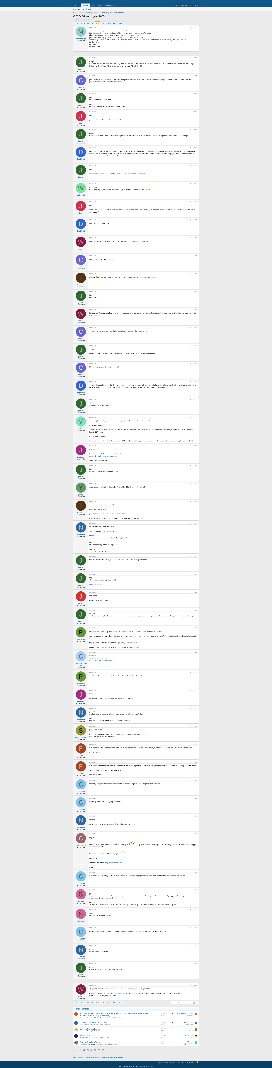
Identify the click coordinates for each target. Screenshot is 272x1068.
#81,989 (195, 762)
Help (188, 1062)
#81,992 (195, 816)
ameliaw (190, 1031)
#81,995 (195, 890)
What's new (96, 5)
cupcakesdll (83, 1044)
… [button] (84, 23)
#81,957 (195, 148)
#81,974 (195, 465)
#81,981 (195, 610)
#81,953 (195, 76)
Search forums (86, 9)
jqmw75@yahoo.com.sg (98, 584)
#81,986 (195, 708)
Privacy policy (181, 1062)
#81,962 (195, 237)
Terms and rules (170, 1062)
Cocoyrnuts (83, 1018)
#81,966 (195, 309)
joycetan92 (83, 1031)
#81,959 (195, 184)
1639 (92, 23)
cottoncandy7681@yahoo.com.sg (101, 660)
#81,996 (195, 910)
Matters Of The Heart (105, 1024)
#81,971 (195, 399)
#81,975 (195, 483)
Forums (86, 5)
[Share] (190, 27)
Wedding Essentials (101, 1031)
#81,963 (195, 255)
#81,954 (195, 94)
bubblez (77, 19)
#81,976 (195, 501)
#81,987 (195, 726)
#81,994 (195, 872)
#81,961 (195, 220)
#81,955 (195, 112)
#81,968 (195, 345)
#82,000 (195, 985)
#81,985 (195, 690)
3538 (114, 23)
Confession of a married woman (93, 1022)
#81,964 (195, 273)
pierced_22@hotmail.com (127, 643)
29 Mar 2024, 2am (87, 1035)
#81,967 (195, 327)
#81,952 (195, 58)
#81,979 (195, 574)
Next (120, 23)
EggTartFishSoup (188, 1044)
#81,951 (195, 27)
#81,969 (195, 363)
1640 (97, 23)
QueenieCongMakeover (90, 1029)
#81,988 (195, 744)
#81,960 (195, 202)
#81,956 (195, 130)
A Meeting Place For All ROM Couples (107, 1044)
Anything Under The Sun (103, 1037)
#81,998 (195, 945)
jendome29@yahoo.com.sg (107, 456)
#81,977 (195, 523)
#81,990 (195, 780)
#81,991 (195, 798)
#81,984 (195, 672)
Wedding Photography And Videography (113, 1018)
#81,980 (195, 592)
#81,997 (195, 927)
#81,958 (195, 166)
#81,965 (195, 291)
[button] (101, 5)
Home (77, 5)
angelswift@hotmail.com (114, 863)
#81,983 (195, 652)
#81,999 (195, 963)
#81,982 (195, 628)
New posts (76, 9)
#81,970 (195, 381)
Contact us (160, 1062)
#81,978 (195, 556)
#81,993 (195, 834)
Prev (77, 23)
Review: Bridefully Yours (90, 1042)
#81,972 (195, 417)
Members (108, 5)
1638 (87, 23)
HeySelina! (83, 1037)
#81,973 (195, 446)
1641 (102, 23)
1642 (107, 23)
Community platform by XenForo (136, 1066)
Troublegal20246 (85, 1024)
